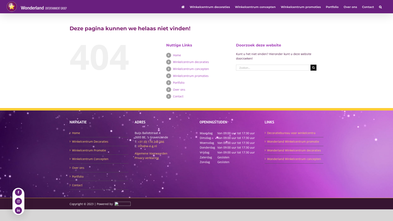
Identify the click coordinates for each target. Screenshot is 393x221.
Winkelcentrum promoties (191, 76)
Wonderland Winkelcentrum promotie (293, 141)
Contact (178, 96)
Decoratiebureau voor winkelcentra (291, 133)
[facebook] (18, 192)
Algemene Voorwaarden (151, 153)
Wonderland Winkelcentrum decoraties (294, 150)
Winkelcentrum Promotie (89, 150)
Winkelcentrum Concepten (90, 159)
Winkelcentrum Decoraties (90, 141)
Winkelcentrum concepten (191, 69)
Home (177, 55)
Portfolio (178, 83)
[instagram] (18, 201)
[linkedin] (18, 210)
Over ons (179, 89)
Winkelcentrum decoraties (191, 62)
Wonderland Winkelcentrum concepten (294, 159)
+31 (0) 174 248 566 (151, 142)
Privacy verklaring (147, 158)
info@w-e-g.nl (147, 146)
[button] (380, 6)
